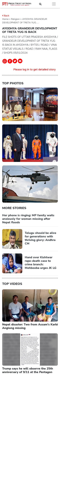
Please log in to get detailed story (34, 69)
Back (6, 15)
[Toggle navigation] (54, 4)
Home (5, 19)
